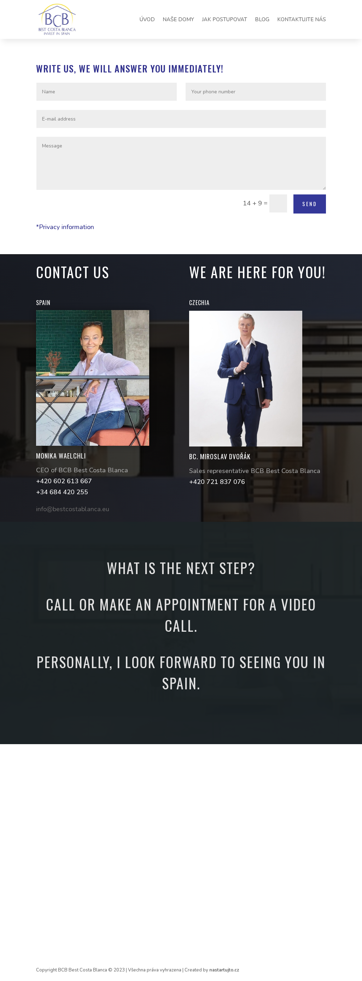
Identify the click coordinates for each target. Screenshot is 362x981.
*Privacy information (65, 227)
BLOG (262, 19)
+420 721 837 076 (217, 482)
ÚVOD (147, 19)
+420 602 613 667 (64, 481)
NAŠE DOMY (178, 19)
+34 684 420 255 (62, 492)
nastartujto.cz (224, 970)
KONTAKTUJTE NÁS (301, 19)
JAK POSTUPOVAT (224, 19)
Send (309, 204)
